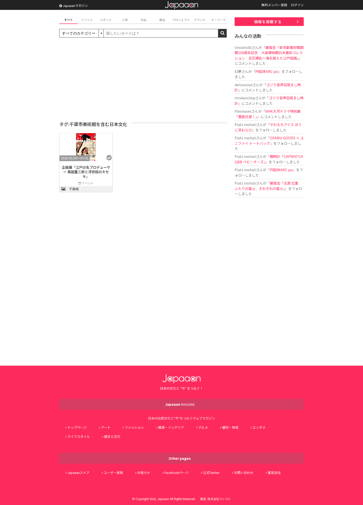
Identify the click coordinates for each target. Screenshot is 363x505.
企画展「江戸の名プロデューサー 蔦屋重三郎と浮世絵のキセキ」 (86, 172)
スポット (106, 20)
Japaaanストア (78, 472)
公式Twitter (211, 472)
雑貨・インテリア (171, 427)
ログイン (297, 4)
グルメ (203, 427)
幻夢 (238, 71)
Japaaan (181, 5)
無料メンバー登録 (274, 4)
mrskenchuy (245, 97)
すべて (68, 20)
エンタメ (259, 427)
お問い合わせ (243, 472)
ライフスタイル (78, 436)
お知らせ (143, 472)
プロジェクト (181, 20)
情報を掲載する (268, 21)
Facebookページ (176, 472)
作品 (143, 20)
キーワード (218, 20)
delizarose (243, 84)
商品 (162, 20)
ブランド (200, 20)
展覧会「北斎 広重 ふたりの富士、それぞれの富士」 (268, 185)
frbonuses (243, 111)
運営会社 (274, 472)
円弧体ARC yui (266, 71)
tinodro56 (243, 47)
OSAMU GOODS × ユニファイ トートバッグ (269, 140)
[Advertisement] (143, 79)
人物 (125, 20)
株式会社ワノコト (219, 499)
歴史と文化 (112, 436)
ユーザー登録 (113, 472)
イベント (87, 20)
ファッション (134, 427)
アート (105, 427)
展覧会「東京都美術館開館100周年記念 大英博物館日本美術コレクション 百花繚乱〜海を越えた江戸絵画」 (269, 53)
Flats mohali (245, 124)
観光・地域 (230, 427)
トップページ (77, 427)
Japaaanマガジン (75, 5)
